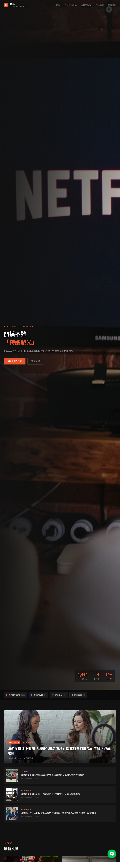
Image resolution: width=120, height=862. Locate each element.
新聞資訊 (112, 4)
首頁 (58, 4)
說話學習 (100, 4)
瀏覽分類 (35, 361)
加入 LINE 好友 (15, 361)
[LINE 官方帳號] (112, 854)
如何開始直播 (71, 4)
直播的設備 (86, 4)
